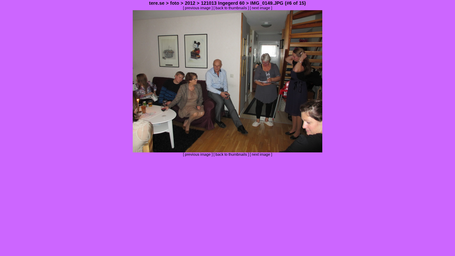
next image (261, 8)
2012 (190, 3)
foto (174, 3)
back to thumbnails (231, 8)
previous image (198, 8)
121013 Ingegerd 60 (223, 3)
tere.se (156, 3)
